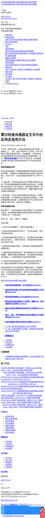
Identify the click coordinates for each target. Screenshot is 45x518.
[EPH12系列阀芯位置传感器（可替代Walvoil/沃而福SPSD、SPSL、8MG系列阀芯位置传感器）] (22, 370)
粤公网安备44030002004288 (13, 516)
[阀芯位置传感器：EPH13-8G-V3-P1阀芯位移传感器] (21, 395)
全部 (7, 40)
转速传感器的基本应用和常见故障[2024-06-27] (23, 322)
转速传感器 (22, 281)
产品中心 (4, 412)
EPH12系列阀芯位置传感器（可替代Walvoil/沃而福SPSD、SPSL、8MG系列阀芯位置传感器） (22, 374)
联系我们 (8, 462)
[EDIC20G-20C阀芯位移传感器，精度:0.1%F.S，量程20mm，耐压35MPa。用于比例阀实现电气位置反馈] (22, 402)
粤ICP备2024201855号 (9, 500)
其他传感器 (9, 432)
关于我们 (4, 453)
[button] (5, 118)
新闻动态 (8, 126)
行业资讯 (8, 342)
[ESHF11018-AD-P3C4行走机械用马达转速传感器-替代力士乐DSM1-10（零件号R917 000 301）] (22, 379)
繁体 (7, 81)
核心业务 (8, 460)
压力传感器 (9, 423)
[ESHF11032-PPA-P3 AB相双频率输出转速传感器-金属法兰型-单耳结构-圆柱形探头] (22, 389)
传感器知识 (9, 345)
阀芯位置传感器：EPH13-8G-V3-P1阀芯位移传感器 (20, 398)
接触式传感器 (10, 430)
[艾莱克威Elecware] (22, 3)
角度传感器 (9, 421)
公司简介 (8, 458)
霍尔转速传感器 (11, 281)
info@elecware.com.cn (9, 18)
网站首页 (8, 35)
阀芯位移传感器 (11, 419)
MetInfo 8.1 (14, 504)
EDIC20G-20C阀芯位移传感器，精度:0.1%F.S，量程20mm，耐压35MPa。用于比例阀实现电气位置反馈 (22, 406)
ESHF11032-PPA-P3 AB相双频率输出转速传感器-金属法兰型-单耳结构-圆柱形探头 (22, 392)
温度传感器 (9, 425)
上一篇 (20, 326)
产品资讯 (8, 129)
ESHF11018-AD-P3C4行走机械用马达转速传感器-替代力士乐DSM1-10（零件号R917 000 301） (22, 383)
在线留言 (8, 465)
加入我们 (4, 472)
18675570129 (5, 16)
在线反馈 (8, 467)
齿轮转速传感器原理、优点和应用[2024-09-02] (23, 285)
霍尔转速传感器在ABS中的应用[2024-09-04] (22, 297)
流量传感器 (9, 428)
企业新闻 (8, 347)
